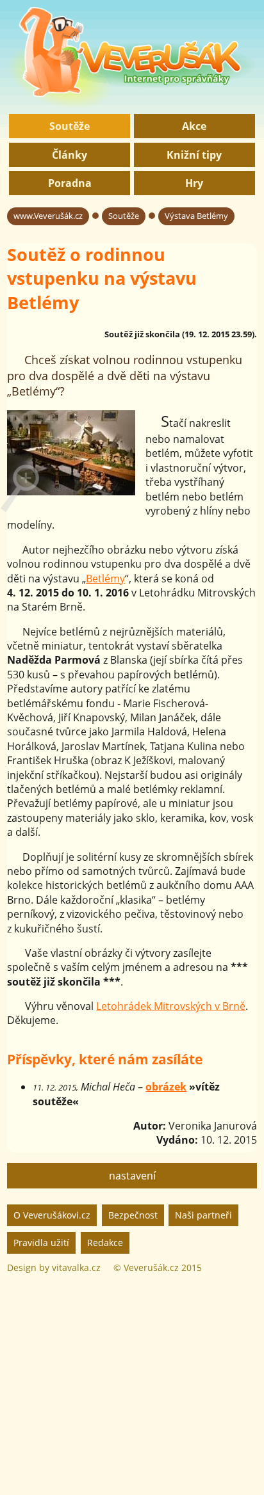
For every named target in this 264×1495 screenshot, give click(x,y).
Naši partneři (203, 1215)
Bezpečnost (133, 1215)
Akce (194, 126)
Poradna (70, 183)
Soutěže (69, 126)
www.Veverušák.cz (48, 215)
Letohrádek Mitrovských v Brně (170, 1006)
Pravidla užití (41, 1242)
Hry (194, 183)
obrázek (165, 1087)
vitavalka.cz (76, 1267)
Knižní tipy (194, 155)
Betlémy (105, 579)
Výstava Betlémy (196, 215)
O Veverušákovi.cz (51, 1215)
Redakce (105, 1242)
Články (69, 155)
